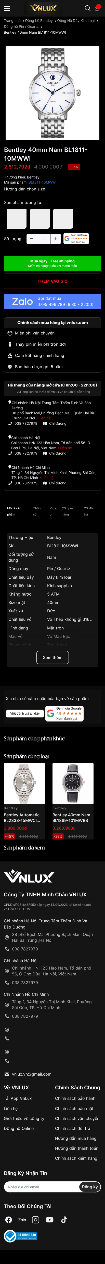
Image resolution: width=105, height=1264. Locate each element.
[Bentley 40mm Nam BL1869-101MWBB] (73, 783)
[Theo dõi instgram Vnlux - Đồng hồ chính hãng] (36, 1220)
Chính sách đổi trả (72, 1128)
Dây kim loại (59, 577)
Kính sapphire (60, 585)
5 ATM (53, 594)
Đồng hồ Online (19, 1128)
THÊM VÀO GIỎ (52, 281)
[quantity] (32, 239)
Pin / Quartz (58, 568)
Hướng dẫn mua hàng (76, 1138)
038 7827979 (26, 423)
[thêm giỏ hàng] (26, 770)
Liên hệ (11, 1108)
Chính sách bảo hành (75, 1098)
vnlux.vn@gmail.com (31, 1074)
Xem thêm (52, 657)
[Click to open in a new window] (52, 92)
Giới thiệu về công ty (24, 1118)
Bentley (33, 177)
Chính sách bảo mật (74, 1108)
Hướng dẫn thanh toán (76, 1148)
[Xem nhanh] (38, 770)
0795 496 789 (51, 304)
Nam (51, 557)
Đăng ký (90, 1186)
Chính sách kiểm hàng (76, 1158)
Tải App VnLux (18, 1098)
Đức (51, 610)
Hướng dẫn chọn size (24, 188)
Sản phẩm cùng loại (26, 756)
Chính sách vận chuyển (77, 1118)
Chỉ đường (58, 423)
